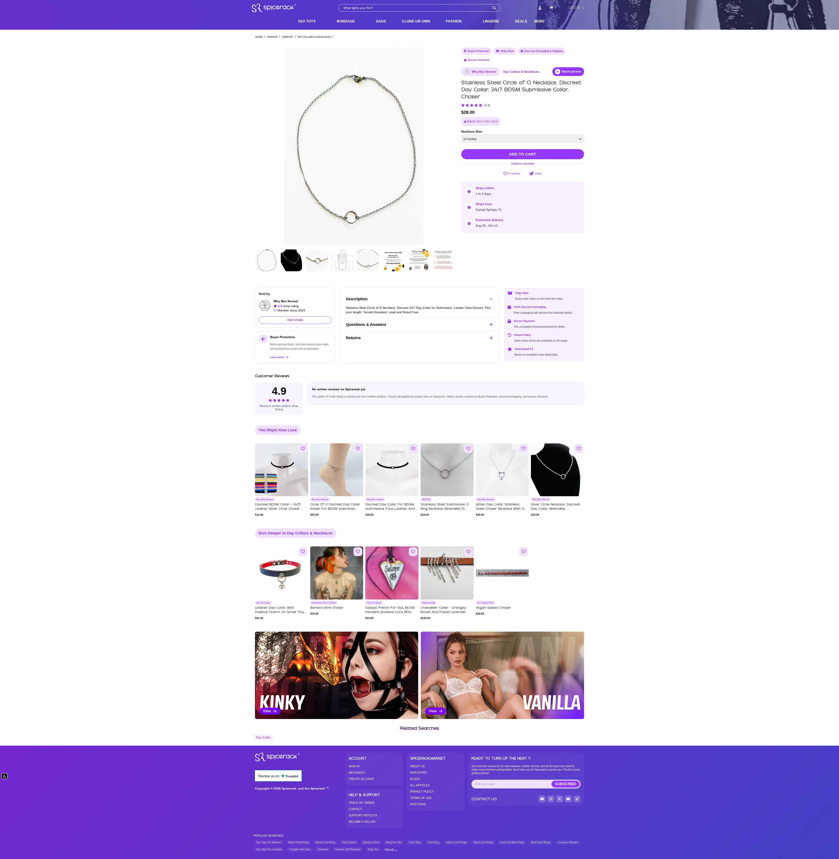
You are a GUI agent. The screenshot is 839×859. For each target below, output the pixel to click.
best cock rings (541, 842)
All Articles (420, 785)
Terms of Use (421, 798)
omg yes (373, 849)
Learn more (277, 357)
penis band (349, 842)
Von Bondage (263, 602)
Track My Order (361, 802)
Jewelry (287, 37)
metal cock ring (325, 842)
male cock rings (456, 842)
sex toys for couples (269, 849)
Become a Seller (362, 821)
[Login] (540, 7)
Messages (357, 772)
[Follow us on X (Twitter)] (559, 798)
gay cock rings (483, 842)
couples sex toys (299, 849)
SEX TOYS (307, 21)
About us (417, 766)
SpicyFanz (418, 804)
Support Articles (363, 815)
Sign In (354, 766)
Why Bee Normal (484, 71)
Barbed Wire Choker (327, 607)
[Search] (494, 8)
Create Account (361, 779)
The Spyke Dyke (485, 602)
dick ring (433, 842)
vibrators (322, 849)
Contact (355, 809)
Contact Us (484, 799)
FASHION (454, 21)
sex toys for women (268, 842)
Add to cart (522, 154)
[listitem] (336, 675)
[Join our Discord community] (542, 798)
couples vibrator (568, 842)
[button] (445, 146)
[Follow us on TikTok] (577, 798)
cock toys (415, 842)
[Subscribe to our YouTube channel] (568, 798)
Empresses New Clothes (324, 602)
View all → (391, 849)
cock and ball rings (512, 842)
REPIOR (426, 499)
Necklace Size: (472, 131)
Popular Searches (268, 835)
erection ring (371, 842)
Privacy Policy (422, 791)
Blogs (415, 779)
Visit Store (295, 320)
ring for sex (394, 842)
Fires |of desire (374, 602)
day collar (263, 737)
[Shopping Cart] (551, 7)
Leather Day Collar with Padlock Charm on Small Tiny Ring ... (279, 612)
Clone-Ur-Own (416, 21)
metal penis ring (298, 842)
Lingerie (491, 21)
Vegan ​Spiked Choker (493, 607)
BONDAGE (346, 21)
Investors (418, 772)
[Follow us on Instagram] (550, 798)
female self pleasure (348, 849)
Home (259, 37)
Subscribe (565, 784)
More (539, 21)
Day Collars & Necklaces (314, 37)
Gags (381, 21)
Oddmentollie (428, 602)
